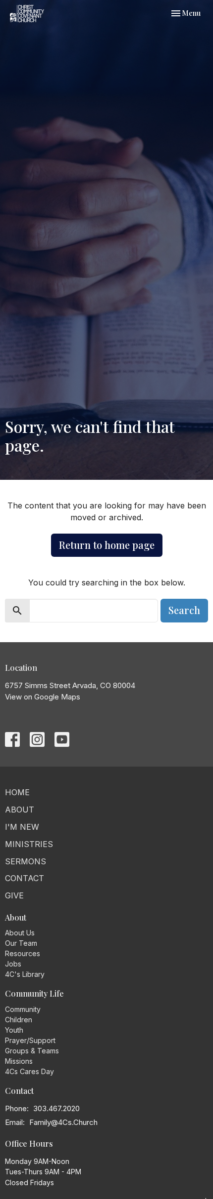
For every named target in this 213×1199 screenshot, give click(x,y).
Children (18, 1019)
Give (14, 895)
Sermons (25, 861)
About (19, 809)
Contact (24, 878)
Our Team (21, 943)
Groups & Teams (32, 1050)
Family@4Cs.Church (63, 1122)
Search (184, 610)
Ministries (29, 844)
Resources (22, 953)
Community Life (34, 993)
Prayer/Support (30, 1040)
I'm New (22, 827)
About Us (20, 932)
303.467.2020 (56, 1108)
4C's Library (25, 974)
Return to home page (107, 544)
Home (17, 792)
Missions (19, 1061)
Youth (14, 1030)
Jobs (13, 964)
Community (23, 1009)
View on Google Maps (42, 696)
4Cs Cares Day (29, 1071)
